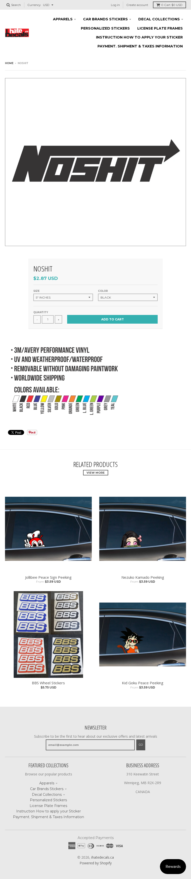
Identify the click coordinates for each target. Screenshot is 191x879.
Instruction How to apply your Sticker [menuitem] (139, 37)
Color (103, 291)
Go (141, 744)
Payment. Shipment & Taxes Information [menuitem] (140, 46)
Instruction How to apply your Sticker (48, 811)
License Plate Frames (48, 805)
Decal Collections (47, 794)
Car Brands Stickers (46, 789)
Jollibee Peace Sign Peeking (48, 577)
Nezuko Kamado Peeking (142, 577)
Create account (137, 5)
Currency (34, 5)
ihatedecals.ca (102, 857)
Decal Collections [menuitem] (159, 19)
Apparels (46, 783)
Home (9, 63)
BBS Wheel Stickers (48, 682)
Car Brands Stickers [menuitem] (105, 19)
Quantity (40, 312)
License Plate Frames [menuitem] (160, 28)
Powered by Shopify (96, 863)
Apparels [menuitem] (63, 19)
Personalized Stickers (48, 800)
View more (96, 472)
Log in (115, 5)
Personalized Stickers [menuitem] (105, 28)
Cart (172, 5)
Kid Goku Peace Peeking (142, 682)
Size (36, 291)
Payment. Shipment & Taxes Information (48, 817)
